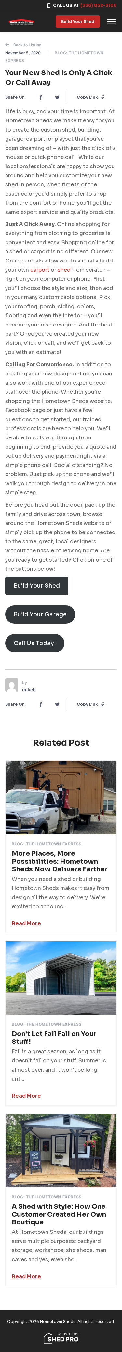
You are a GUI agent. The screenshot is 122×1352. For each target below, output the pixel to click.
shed (65, 269)
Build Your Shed (77, 21)
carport (40, 269)
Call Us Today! (35, 643)
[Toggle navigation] (111, 21)
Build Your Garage (40, 614)
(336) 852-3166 (98, 5)
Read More (26, 923)
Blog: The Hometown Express (47, 843)
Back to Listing (27, 44)
